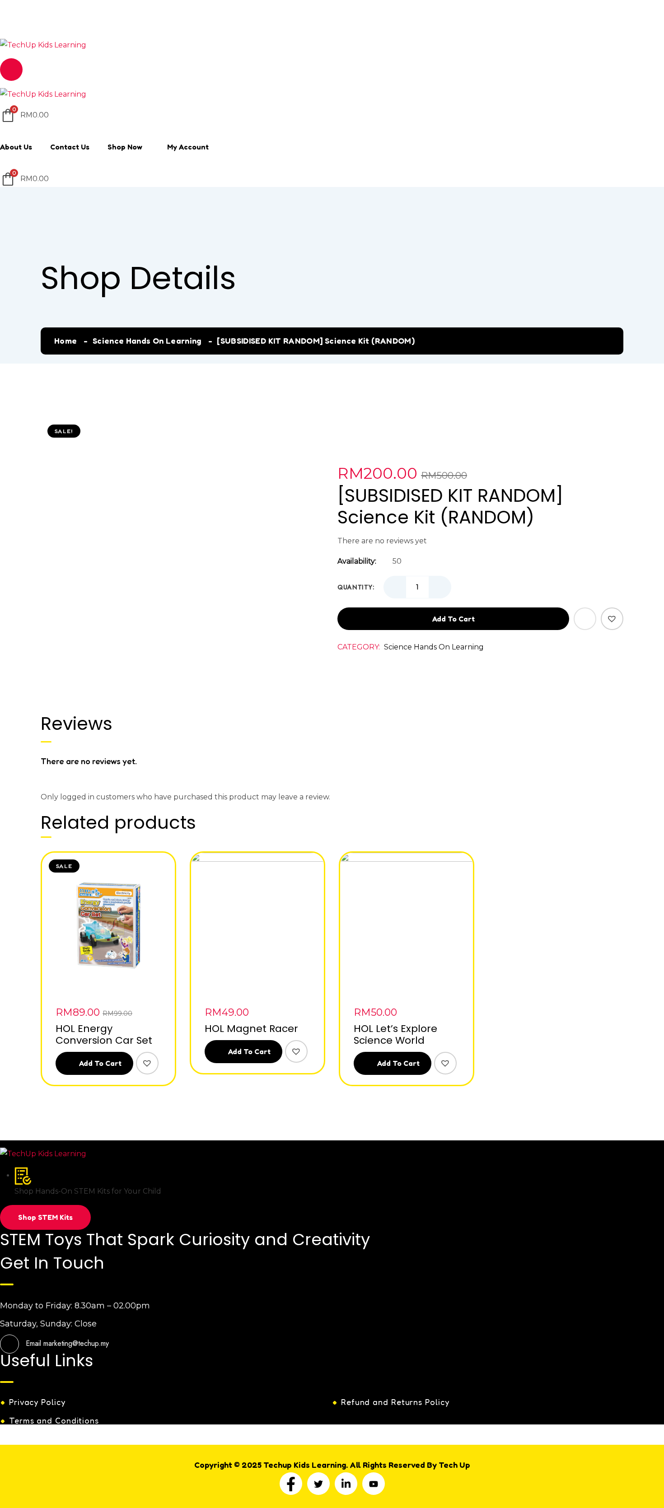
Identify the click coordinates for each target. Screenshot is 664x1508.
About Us (16, 146)
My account (188, 146)
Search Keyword (38, 6)
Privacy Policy (37, 1402)
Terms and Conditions (54, 1420)
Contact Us (69, 146)
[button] (612, 618)
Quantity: (355, 587)
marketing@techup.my (76, 21)
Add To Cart (99, 1063)
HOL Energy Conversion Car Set (104, 1034)
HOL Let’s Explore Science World (395, 1034)
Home (65, 340)
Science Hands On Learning (147, 340)
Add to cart (453, 618)
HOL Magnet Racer (251, 1029)
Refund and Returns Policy (395, 1402)
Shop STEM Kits (45, 1217)
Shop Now (125, 146)
